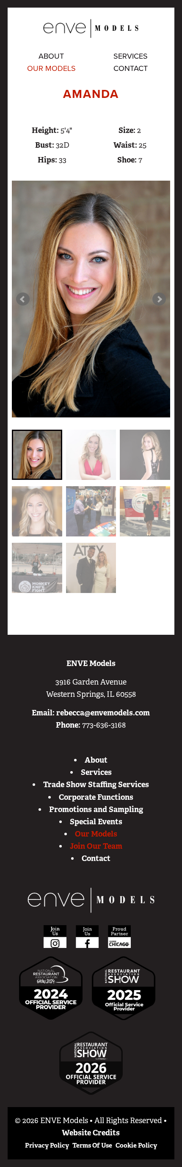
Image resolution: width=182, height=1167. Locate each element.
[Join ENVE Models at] (123, 988)
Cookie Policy (136, 1145)
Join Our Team (96, 846)
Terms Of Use (92, 1145)
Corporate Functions (96, 797)
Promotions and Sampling (96, 809)
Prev (23, 299)
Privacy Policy (47, 1145)
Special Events (96, 822)
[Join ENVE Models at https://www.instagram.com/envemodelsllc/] (55, 936)
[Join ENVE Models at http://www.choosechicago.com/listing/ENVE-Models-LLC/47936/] (119, 936)
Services (130, 56)
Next (159, 299)
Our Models (51, 68)
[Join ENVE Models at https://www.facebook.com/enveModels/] (87, 936)
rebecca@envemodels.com (103, 713)
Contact (130, 68)
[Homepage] (91, 900)
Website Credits (91, 1133)
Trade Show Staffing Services (96, 785)
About (51, 56)
